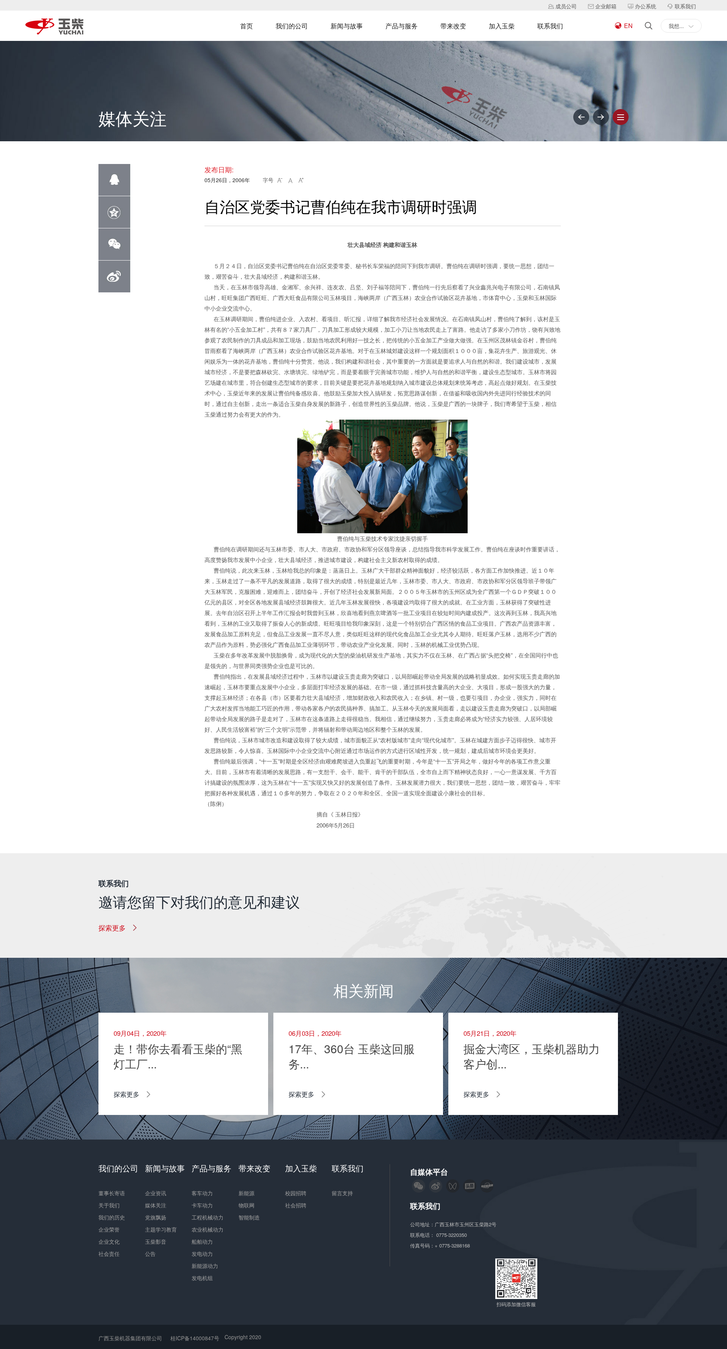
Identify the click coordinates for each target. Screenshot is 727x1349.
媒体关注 (155, 1205)
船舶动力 (202, 1241)
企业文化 (109, 1241)
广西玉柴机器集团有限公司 (130, 1338)
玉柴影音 (155, 1241)
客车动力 (202, 1193)
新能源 (246, 1193)
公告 (150, 1253)
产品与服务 (401, 25)
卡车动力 (202, 1205)
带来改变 (453, 25)
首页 (246, 25)
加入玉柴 (502, 25)
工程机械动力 (207, 1217)
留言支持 (342, 1193)
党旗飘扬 (155, 1217)
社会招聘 (295, 1205)
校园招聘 (295, 1193)
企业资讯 (155, 1193)
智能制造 (249, 1217)
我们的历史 (111, 1217)
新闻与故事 (347, 25)
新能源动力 (205, 1265)
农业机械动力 (207, 1229)
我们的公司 (292, 25)
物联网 (246, 1205)
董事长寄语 (111, 1193)
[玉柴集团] (54, 27)
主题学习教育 (161, 1229)
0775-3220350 (452, 1234)
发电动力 (202, 1253)
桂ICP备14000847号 (194, 1338)
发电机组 (202, 1278)
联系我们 (550, 25)
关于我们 (109, 1205)
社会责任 (109, 1253)
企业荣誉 (109, 1229)
